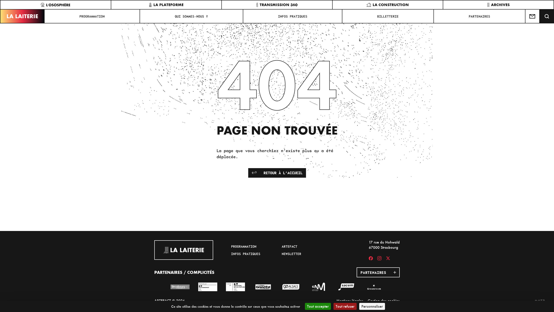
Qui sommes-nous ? (191, 16)
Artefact (289, 246)
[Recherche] (547, 16)
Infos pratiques (292, 16)
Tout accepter (318, 306)
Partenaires (479, 16)
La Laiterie (22, 16)
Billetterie (388, 16)
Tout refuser (345, 306)
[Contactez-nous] (532, 16)
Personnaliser (372, 306)
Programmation (92, 16)
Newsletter (291, 254)
